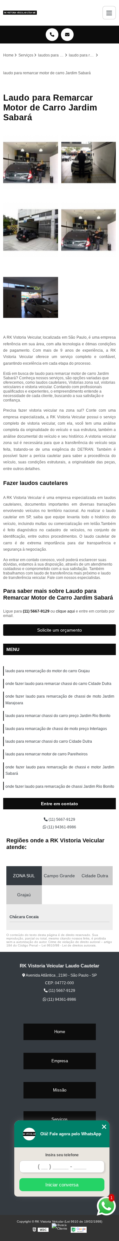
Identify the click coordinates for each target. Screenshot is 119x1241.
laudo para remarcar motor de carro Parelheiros (46, 754)
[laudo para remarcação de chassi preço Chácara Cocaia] (30, 162)
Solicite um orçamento (59, 630)
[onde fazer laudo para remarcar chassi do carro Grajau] (30, 229)
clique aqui (65, 611)
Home (59, 1031)
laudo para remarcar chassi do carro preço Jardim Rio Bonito (57, 715)
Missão (59, 1090)
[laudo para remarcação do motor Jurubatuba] (30, 297)
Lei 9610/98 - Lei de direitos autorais (69, 945)
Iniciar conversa (61, 1184)
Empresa (59, 1060)
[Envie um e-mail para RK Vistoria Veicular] (67, 34)
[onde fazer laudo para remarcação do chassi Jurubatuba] (88, 162)
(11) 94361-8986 (61, 827)
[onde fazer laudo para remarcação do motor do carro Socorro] (88, 229)
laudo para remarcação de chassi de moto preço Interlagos (56, 729)
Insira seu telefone (62, 1155)
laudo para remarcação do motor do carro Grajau (47, 671)
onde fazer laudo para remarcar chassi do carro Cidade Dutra (58, 683)
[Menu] (109, 13)
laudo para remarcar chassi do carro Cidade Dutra (48, 741)
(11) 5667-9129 (36, 611)
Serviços (59, 1119)
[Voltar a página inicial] (20, 12)
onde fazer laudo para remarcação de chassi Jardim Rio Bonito (59, 786)
